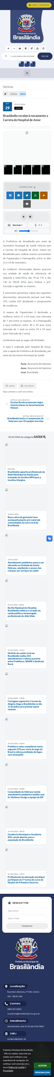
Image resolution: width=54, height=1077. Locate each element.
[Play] (24, 217)
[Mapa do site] (37, 48)
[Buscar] (45, 56)
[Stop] (30, 217)
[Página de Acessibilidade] (43, 48)
